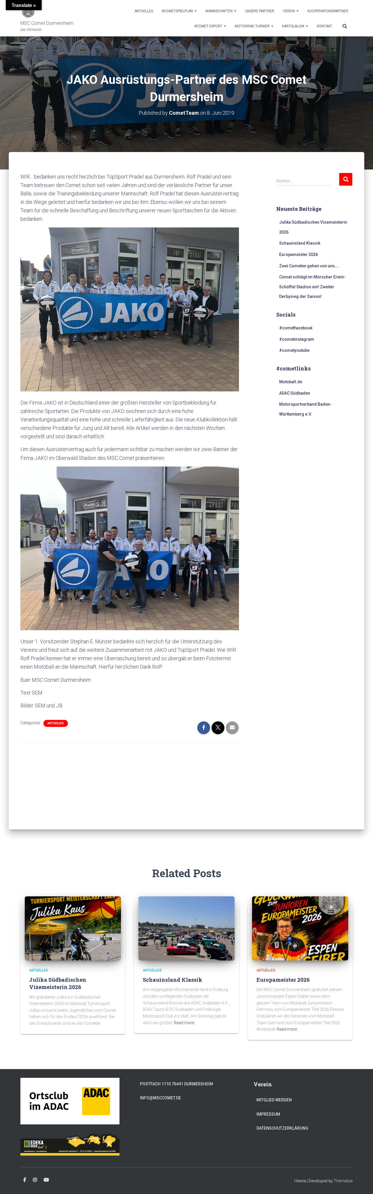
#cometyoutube (294, 350)
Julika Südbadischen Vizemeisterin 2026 (57, 983)
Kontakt (324, 26)
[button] (195, 11)
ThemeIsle (343, 1181)
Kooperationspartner (327, 11)
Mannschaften (219, 11)
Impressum (268, 1114)
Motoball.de (290, 381)
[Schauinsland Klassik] (186, 927)
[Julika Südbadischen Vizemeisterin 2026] (73, 927)
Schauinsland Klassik (299, 243)
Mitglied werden (274, 1100)
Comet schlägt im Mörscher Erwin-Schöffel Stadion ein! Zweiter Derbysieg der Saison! (312, 287)
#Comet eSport (208, 26)
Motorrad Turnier (252, 26)
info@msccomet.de (160, 1098)
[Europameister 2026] (300, 927)
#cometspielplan (178, 11)
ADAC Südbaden (294, 393)
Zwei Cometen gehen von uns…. (309, 266)
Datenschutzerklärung (282, 1128)
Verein (289, 11)
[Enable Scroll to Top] (361, 1182)
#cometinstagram (296, 339)
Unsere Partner (259, 11)
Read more (184, 1022)
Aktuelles (144, 11)
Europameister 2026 (298, 254)
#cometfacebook (295, 328)
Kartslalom (293, 26)
